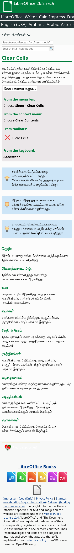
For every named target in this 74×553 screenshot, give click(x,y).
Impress (57, 17)
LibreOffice (12, 17)
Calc (43, 17)
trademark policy (35, 540)
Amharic (37, 24)
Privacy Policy (44, 498)
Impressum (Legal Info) (18, 498)
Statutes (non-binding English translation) (35, 500)
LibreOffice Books (37, 466)
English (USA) (14, 24)
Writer (31, 17)
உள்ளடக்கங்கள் (14, 34)
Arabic (53, 24)
